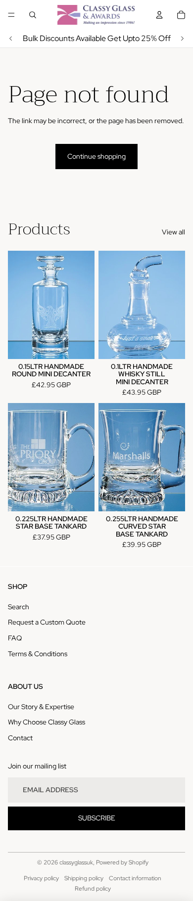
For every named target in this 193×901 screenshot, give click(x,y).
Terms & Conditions (37, 653)
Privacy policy (41, 878)
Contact (20, 737)
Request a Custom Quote (47, 622)
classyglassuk (76, 862)
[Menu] (11, 14)
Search (18, 606)
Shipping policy (83, 878)
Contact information (135, 878)
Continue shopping (96, 156)
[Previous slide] (11, 38)
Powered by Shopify (122, 862)
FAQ (15, 637)
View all (173, 231)
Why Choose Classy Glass (46, 722)
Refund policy (93, 889)
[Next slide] (182, 38)
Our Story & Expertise (41, 706)
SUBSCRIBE (96, 817)
